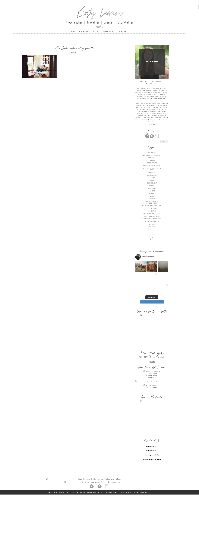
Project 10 (152, 211)
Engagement (152, 183)
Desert (152, 180)
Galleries (85, 31)
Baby (152, 170)
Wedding (151, 193)
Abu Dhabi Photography (151, 155)
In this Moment (151, 203)
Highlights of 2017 (151, 450)
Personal (152, 199)
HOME (74, 31)
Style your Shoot (152, 221)
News (152, 196)
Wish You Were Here (152, 216)
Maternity (152, 188)
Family (151, 186)
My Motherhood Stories (151, 206)
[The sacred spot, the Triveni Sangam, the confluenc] (151, 266)
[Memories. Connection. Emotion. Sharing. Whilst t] (151, 278)
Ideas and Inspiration (151, 165)
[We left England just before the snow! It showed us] (163, 289)
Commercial (152, 175)
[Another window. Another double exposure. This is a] (140, 289)
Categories (109, 31)
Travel (152, 224)
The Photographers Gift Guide (152, 459)
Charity (152, 160)
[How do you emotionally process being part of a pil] (163, 266)
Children (151, 172)
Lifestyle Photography (152, 168)
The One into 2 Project (152, 214)
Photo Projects (151, 201)
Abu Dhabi (152, 152)
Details (97, 31)
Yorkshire (152, 227)
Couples (151, 178)
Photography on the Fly (152, 455)
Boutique (151, 158)
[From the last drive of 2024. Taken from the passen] (151, 289)
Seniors (152, 191)
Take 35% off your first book (151, 357)
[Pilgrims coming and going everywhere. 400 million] (140, 266)
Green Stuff (152, 163)
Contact (123, 31)
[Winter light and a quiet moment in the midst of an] (163, 278)
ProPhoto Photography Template (118, 492)
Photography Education (151, 219)
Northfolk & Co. (145, 492)
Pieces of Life (152, 208)
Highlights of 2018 (151, 446)
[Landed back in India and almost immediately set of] (140, 278)
